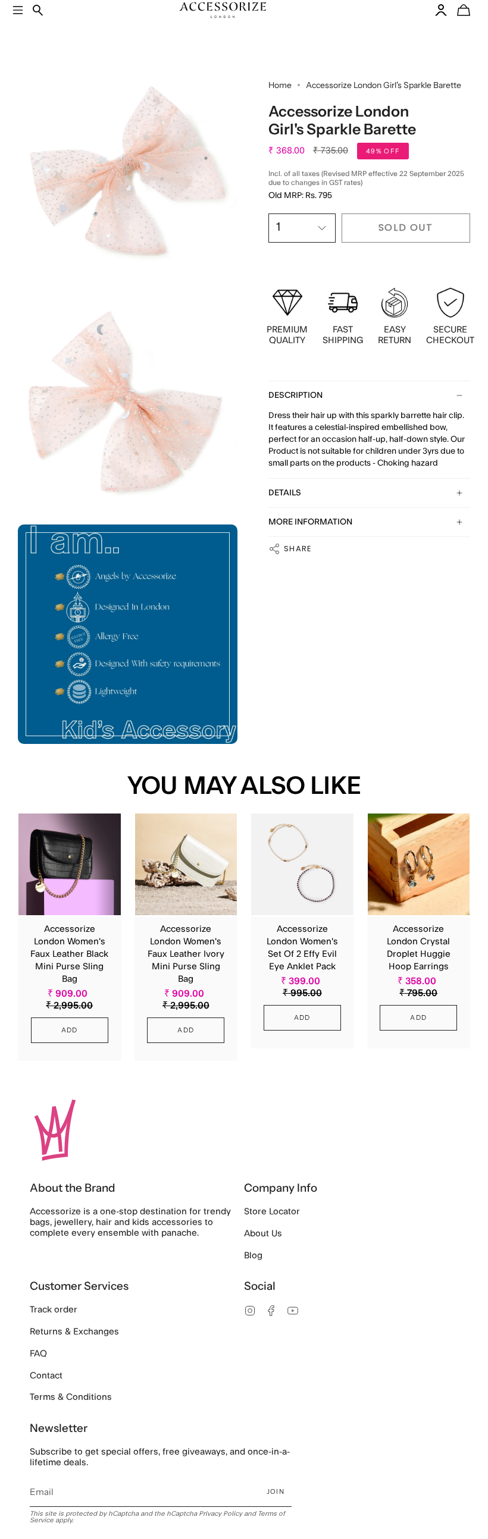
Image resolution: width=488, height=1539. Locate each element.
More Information (310, 522)
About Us (263, 1233)
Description (295, 395)
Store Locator (272, 1211)
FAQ (38, 1353)
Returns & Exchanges (74, 1331)
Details (284, 493)
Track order (53, 1309)
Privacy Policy (220, 1513)
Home (280, 85)
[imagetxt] (127, 177)
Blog (253, 1255)
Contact (46, 1375)
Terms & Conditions (71, 1397)
